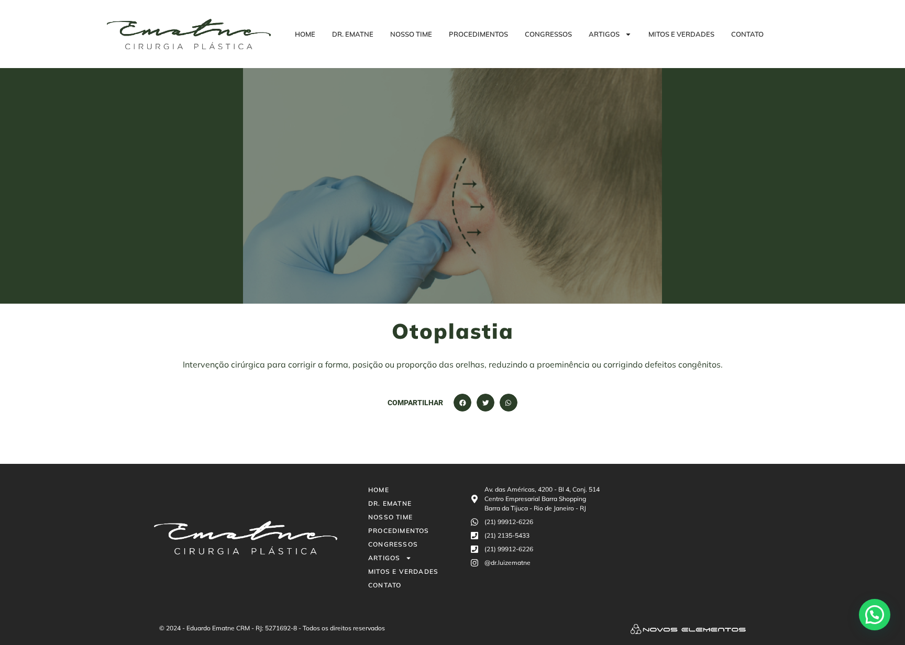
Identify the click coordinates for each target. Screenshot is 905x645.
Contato (747, 34)
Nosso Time (411, 34)
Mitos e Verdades (681, 34)
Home (305, 34)
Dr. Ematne (352, 34)
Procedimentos (478, 34)
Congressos (548, 34)
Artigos (604, 34)
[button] (462, 403)
